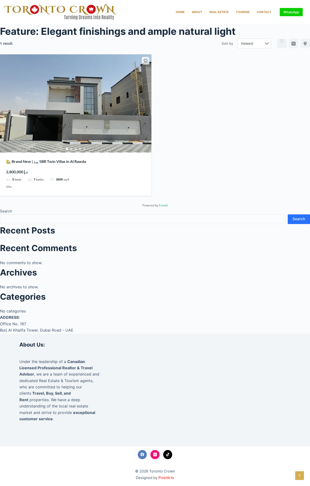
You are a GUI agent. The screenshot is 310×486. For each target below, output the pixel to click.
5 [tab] (84, 149)
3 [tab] (76, 149)
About (197, 12)
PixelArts (166, 477)
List (293, 43)
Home (180, 12)
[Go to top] (299, 475)
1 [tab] (67, 149)
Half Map (305, 43)
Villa (9, 187)
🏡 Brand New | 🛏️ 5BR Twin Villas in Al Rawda (46, 161)
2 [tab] (71, 149)
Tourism (242, 12)
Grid (282, 43)
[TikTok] (167, 454)
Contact (264, 12)
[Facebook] (142, 454)
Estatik (163, 205)
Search (6, 211)
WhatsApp (291, 12)
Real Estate (219, 12)
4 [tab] (80, 149)
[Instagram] (155, 454)
